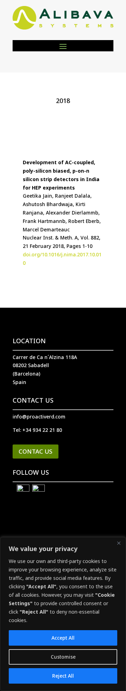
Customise (63, 656)
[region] (63, 614)
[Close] (118, 543)
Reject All (63, 675)
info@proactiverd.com (39, 416)
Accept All (63, 637)
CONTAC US (35, 451)
